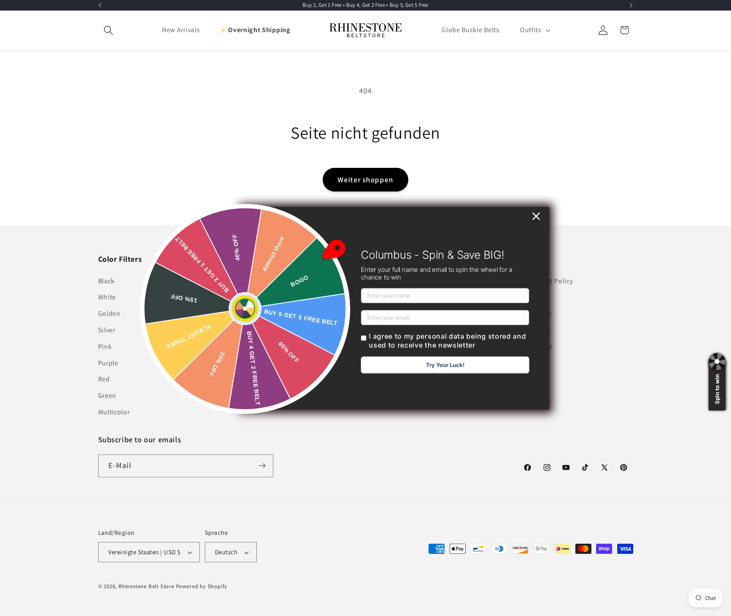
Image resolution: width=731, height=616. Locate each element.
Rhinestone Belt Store (146, 586)
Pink (105, 346)
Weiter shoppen (365, 179)
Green (107, 395)
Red (104, 379)
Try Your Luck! (445, 364)
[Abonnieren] (262, 465)
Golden (109, 313)
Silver (106, 330)
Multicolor (114, 412)
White (107, 297)
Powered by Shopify (202, 586)
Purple (108, 363)
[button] (109, 30)
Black (106, 281)
